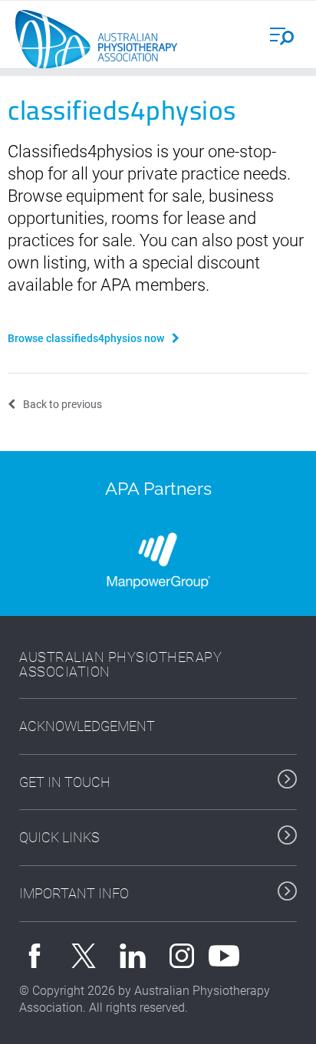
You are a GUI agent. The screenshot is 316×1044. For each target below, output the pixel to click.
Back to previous (62, 404)
